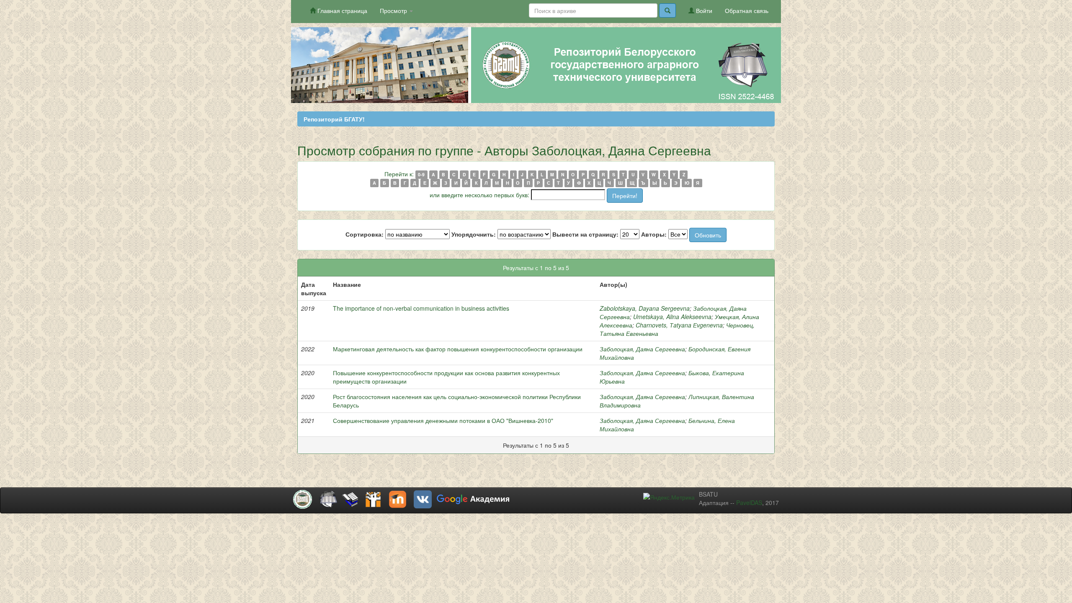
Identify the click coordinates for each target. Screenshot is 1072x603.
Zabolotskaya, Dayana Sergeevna (645, 308)
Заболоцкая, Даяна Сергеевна (642, 349)
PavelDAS (749, 502)
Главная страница (341, 10)
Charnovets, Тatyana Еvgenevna (679, 325)
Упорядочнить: (473, 234)
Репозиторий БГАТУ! (334, 119)
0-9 (421, 174)
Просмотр (394, 10)
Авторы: (654, 234)
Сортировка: (364, 234)
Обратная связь (746, 10)
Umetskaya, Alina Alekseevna (672, 316)
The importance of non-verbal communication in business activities (421, 308)
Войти (703, 10)
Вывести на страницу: (585, 234)
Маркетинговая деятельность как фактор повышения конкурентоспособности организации (457, 349)
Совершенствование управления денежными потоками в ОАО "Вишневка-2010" (443, 420)
